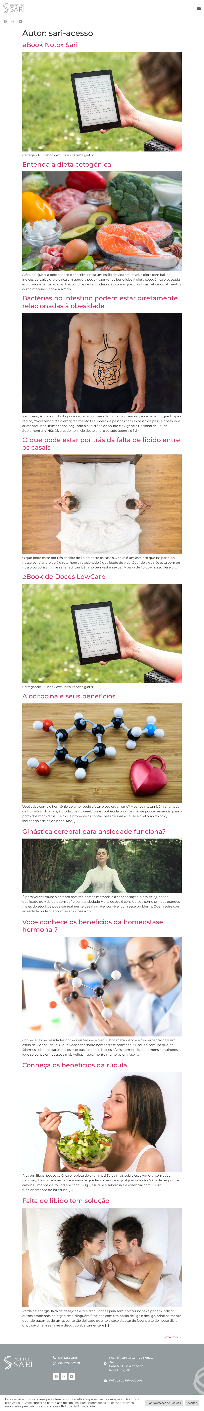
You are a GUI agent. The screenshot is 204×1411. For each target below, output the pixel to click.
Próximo (173, 1337)
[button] (198, 8)
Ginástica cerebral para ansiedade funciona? (94, 831)
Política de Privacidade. (78, 1406)
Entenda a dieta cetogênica (66, 164)
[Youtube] (21, 21)
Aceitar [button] (192, 1402)
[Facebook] (5, 21)
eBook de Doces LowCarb (64, 576)
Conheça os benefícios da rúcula (74, 1065)
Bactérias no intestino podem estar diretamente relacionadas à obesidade (100, 302)
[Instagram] (13, 21)
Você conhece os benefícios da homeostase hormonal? (92, 925)
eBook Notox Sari (50, 45)
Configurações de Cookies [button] (164, 1402)
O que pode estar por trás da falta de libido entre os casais (101, 443)
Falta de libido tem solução (65, 1201)
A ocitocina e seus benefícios (68, 696)
